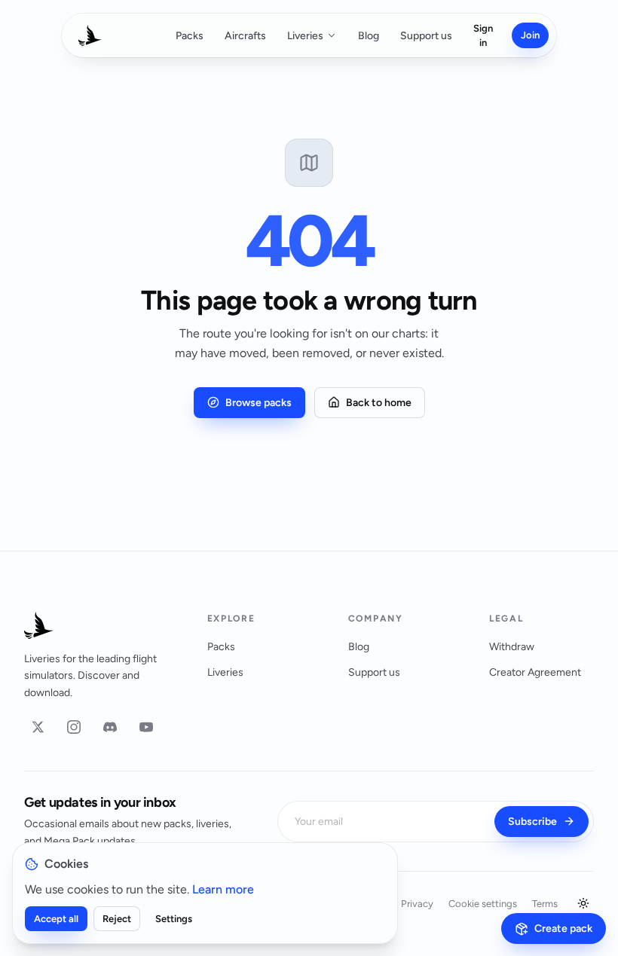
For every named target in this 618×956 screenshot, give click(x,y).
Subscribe (532, 821)
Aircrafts (245, 35)
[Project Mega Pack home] (97, 625)
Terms (545, 903)
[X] (37, 727)
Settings (173, 918)
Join (530, 35)
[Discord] (110, 727)
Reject (116, 918)
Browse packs (258, 402)
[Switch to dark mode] (583, 903)
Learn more (223, 889)
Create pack (563, 928)
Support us (426, 35)
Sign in (483, 36)
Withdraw (511, 646)
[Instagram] (73, 727)
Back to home (378, 402)
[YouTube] (146, 727)
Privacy (417, 903)
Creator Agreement (535, 672)
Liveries (305, 35)
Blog (368, 35)
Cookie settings (482, 903)
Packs (189, 35)
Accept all (56, 918)
